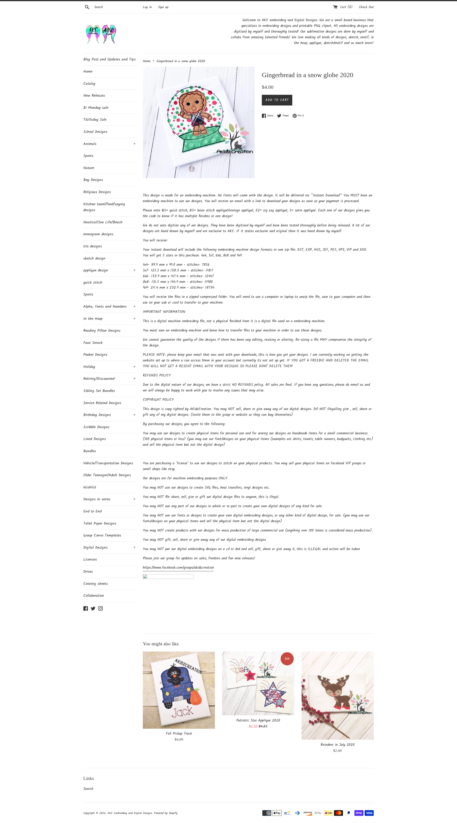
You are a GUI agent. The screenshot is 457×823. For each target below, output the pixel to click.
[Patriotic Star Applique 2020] (258, 683)
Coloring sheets (95, 584)
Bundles (89, 451)
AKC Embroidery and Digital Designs (130, 813)
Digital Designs (109, 548)
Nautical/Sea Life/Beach (103, 222)
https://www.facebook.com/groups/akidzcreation (178, 568)
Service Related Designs (102, 403)
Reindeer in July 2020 (338, 745)
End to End (92, 511)
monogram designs (98, 234)
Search (88, 789)
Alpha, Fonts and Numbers (109, 307)
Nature (88, 168)
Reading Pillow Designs (101, 331)
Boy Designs (93, 180)
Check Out (366, 7)
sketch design (94, 258)
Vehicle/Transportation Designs (108, 463)
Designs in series (109, 499)
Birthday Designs (109, 415)
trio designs (92, 246)
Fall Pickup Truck (179, 734)
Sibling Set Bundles (99, 391)
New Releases (94, 96)
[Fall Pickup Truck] (179, 690)
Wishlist (89, 487)
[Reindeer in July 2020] (338, 696)
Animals (109, 144)
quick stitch (92, 283)
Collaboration (93, 596)
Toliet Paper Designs (99, 524)
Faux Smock (93, 343)
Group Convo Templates (102, 535)
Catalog (89, 84)
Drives (88, 572)
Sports (88, 156)
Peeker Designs (95, 355)
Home (87, 72)
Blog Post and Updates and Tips (109, 59)
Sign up (163, 7)
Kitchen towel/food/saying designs (104, 207)
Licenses (90, 559)
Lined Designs (94, 439)
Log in (147, 7)
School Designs (95, 132)
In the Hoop (109, 319)
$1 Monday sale (95, 108)
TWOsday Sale (94, 120)
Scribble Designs (96, 427)
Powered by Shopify (166, 813)
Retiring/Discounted (109, 379)
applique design (109, 270)
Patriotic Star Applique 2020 (258, 720)
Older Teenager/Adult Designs (107, 475)
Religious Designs (97, 192)
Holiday (109, 367)
